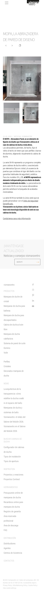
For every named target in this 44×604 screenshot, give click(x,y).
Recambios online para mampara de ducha (13, 504)
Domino (7, 347)
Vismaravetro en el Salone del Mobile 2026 (14, 428)
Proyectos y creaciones (13, 474)
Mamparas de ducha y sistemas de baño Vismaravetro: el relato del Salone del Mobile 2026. (14, 414)
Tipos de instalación (12, 456)
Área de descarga (11, 525)
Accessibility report (29, 583)
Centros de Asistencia (13, 552)
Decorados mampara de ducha (14, 373)
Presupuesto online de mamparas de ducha (13, 495)
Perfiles (7, 361)
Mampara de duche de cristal (13, 299)
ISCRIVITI (19, 262)
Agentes (7, 548)
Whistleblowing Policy (20, 585)
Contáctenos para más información (17, 218)
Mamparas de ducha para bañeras (14, 308)
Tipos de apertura (11, 461)
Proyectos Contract (12, 479)
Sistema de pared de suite (14, 343)
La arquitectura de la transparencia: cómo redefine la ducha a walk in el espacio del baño (14, 395)
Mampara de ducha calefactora (12, 336)
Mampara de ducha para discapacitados (14, 317)
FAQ (5, 530)
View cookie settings (9, 588)
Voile (6, 352)
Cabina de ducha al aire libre (13, 327)
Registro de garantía (12, 511)
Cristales (7, 366)
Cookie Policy (32, 585)
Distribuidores (10, 543)
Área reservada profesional (10, 518)
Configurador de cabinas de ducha (14, 449)
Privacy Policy (7, 585)
